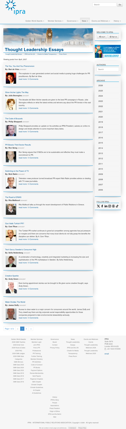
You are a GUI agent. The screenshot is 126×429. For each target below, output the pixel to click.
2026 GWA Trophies (18, 342)
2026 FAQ (18, 350)
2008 (100, 179)
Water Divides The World (15, 302)
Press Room (63, 54)
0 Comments (33, 79)
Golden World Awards (34, 21)
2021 (100, 111)
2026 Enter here (18, 345)
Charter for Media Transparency (47, 54)
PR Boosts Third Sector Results (18, 144)
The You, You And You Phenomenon (19, 66)
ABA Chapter (36, 382)
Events (91, 342)
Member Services (55, 21)
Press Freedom (55, 408)
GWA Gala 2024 (18, 367)
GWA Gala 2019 (18, 373)
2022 (100, 106)
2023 (100, 101)
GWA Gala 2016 (18, 382)
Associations (54, 405)
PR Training (37, 353)
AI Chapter (36, 390)
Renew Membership (36, 373)
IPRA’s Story (55, 400)
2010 (100, 168)
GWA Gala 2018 (18, 376)
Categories (18, 359)
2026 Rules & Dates (18, 348)
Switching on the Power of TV (17, 171)
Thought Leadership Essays (13, 54)
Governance (72, 21)
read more (23, 79)
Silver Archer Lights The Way (17, 92)
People (54, 403)
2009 (100, 174)
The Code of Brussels (14, 118)
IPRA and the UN (30, 54)
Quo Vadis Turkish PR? (14, 223)
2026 (100, 85)
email (107, 353)
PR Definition (36, 362)
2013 (100, 153)
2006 (100, 189)
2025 (100, 90)
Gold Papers (36, 376)
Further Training (36, 356)
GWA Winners (18, 362)
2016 (100, 137)
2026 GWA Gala (18, 356)
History (117, 21)
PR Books (36, 367)
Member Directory (37, 359)
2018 (100, 127)
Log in (103, 37)
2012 (100, 158)
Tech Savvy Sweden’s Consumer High (20, 249)
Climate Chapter (36, 384)
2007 (100, 184)
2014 (100, 148)
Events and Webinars (100, 21)
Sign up (114, 37)
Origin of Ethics (55, 411)
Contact (54, 345)
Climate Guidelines (36, 387)
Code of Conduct (36, 365)
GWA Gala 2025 (18, 365)
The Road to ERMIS (13, 197)
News (84, 21)
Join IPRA (36, 345)
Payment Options (36, 370)
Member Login (36, 342)
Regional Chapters (36, 379)
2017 (100, 132)
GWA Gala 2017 (18, 379)
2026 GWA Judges (18, 353)
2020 (100, 116)
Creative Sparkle (12, 275)
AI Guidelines (36, 393)
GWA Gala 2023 (18, 370)
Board (55, 342)
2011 (100, 163)
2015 (100, 142)
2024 (100, 95)
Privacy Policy (54, 348)
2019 (100, 121)
